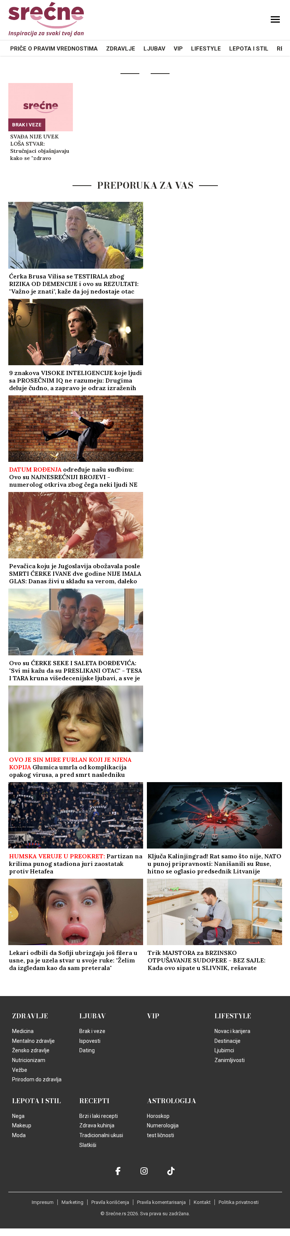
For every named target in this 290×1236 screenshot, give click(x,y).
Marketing (72, 1202)
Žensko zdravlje (30, 1050)
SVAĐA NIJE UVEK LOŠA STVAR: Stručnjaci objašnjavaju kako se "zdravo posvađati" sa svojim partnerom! (39, 147)
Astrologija (171, 1101)
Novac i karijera (232, 1031)
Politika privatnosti (239, 1202)
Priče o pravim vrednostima (54, 48)
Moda (19, 1135)
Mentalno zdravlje (33, 1041)
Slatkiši (87, 1145)
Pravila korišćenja (110, 1202)
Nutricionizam (28, 1060)
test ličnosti (160, 1135)
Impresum (43, 1202)
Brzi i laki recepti (98, 1116)
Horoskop (158, 1116)
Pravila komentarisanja (161, 1202)
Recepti (94, 1101)
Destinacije (227, 1041)
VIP (178, 48)
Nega (18, 1116)
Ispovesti (89, 1041)
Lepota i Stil (248, 48)
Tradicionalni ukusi (101, 1135)
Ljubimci (224, 1050)
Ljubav (154, 48)
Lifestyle (206, 48)
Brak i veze (27, 124)
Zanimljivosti (229, 1060)
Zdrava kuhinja (96, 1125)
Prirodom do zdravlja (37, 1079)
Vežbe (19, 1070)
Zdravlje (120, 48)
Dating (87, 1050)
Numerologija (163, 1125)
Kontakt (202, 1202)
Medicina (23, 1031)
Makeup (21, 1125)
